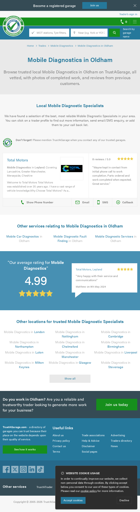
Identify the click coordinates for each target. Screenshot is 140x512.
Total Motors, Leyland (89, 269)
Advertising (118, 435)
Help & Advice (91, 441)
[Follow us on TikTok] (40, 469)
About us (58, 435)
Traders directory (121, 441)
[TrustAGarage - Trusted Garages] (13, 20)
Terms (56, 451)
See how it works (25, 449)
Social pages (89, 451)
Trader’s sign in (128, 14)
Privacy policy (61, 441)
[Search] (114, 33)
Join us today (116, 404)
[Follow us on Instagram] (23, 469)
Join (94, 5)
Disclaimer (88, 446)
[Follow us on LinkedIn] (32, 469)
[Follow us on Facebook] (6, 469)
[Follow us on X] (14, 469)
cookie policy (89, 491)
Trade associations (93, 435)
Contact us (59, 446)
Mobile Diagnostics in (24, 332)
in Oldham (24, 238)
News (114, 446)
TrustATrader (45, 487)
